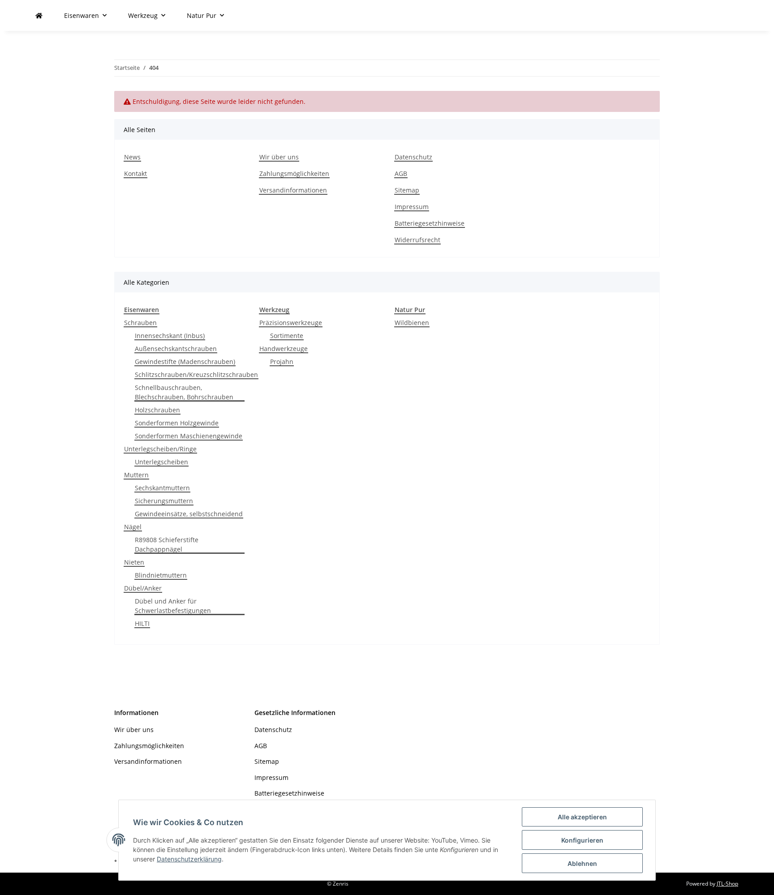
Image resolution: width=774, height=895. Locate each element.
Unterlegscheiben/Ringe (160, 449)
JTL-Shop (727, 883)
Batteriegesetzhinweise (429, 223)
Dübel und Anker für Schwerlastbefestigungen (173, 606)
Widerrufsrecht (417, 240)
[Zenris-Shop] (39, 15)
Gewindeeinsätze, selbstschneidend (189, 514)
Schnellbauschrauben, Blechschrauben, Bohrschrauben (184, 392)
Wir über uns (279, 157)
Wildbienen (412, 322)
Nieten (134, 562)
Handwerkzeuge (283, 348)
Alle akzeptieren (582, 817)
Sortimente (286, 335)
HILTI (142, 623)
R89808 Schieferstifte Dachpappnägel (166, 544)
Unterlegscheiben (161, 462)
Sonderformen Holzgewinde (177, 423)
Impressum (412, 206)
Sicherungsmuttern (164, 501)
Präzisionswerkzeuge (290, 322)
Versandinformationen (293, 190)
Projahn (281, 361)
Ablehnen (582, 863)
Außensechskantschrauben (176, 348)
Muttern (136, 475)
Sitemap (407, 190)
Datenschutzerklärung (189, 859)
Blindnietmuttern (161, 575)
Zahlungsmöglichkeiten (294, 173)
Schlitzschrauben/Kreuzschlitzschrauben (196, 374)
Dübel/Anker (143, 588)
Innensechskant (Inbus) (170, 335)
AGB (401, 173)
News (132, 157)
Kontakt (135, 173)
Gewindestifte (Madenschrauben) (185, 361)
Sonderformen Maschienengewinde (188, 436)
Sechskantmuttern (162, 488)
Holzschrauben (157, 410)
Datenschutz (413, 157)
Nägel (133, 526)
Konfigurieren (582, 840)
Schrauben (140, 322)
